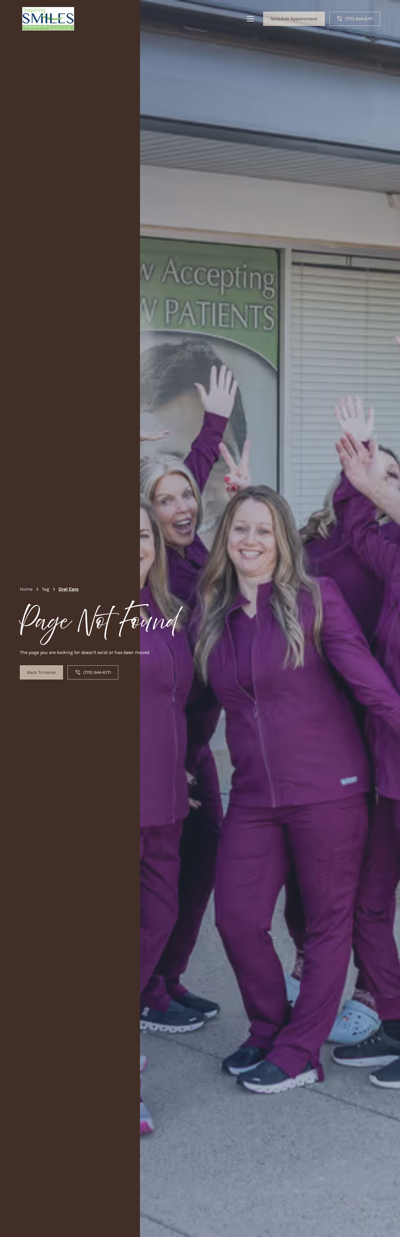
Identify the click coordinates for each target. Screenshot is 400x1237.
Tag (45, 589)
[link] (48, 18)
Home (26, 589)
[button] (250, 19)
